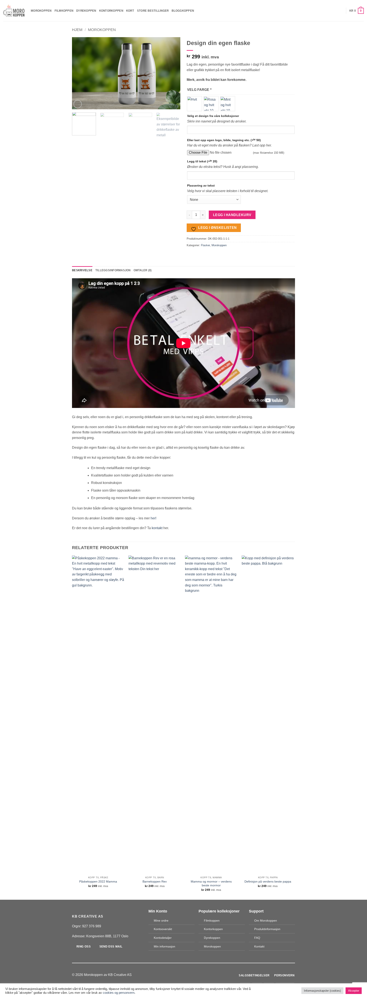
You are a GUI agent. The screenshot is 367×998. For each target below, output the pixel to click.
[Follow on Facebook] (181, 975)
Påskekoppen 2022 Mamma (98, 881)
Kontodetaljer (163, 937)
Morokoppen (41, 10)
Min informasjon (164, 946)
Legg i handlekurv (232, 215)
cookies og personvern (118, 992)
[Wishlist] (341, 10)
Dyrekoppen (86, 10)
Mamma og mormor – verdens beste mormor (211, 883)
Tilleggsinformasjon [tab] (113, 270)
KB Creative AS (120, 975)
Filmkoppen (64, 10)
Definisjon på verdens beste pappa (267, 881)
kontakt (157, 528)
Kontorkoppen (111, 10)
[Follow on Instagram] (186, 975)
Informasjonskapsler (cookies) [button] (322, 990)
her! (153, 518)
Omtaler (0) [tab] (143, 270)
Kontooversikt (163, 929)
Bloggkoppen (183, 10)
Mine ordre (161, 920)
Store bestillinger (153, 10)
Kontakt (259, 946)
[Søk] (327, 11)
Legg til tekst (202, 161)
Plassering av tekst (201, 185)
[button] (334, 10)
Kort (130, 10)
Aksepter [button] (353, 990)
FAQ (257, 937)
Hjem (77, 29)
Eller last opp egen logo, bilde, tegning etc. (224, 140)
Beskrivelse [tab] (82, 270)
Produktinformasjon (267, 929)
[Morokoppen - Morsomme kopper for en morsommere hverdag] (13, 11)
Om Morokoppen (265, 920)
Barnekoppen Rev (155, 881)
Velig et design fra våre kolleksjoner (213, 116)
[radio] (194, 103)
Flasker (205, 245)
